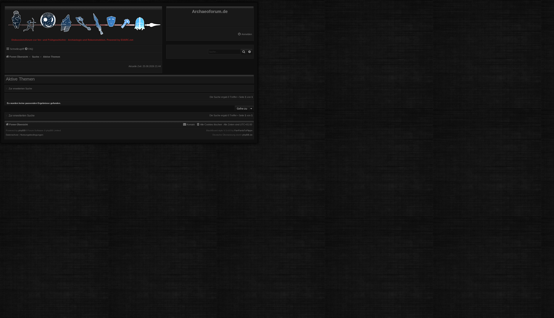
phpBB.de (247, 135)
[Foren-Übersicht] (83, 21)
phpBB (21, 130)
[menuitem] (245, 34)
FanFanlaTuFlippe (243, 130)
